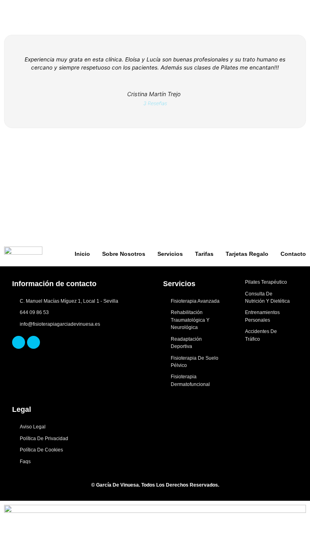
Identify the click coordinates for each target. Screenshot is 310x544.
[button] (300, 15)
